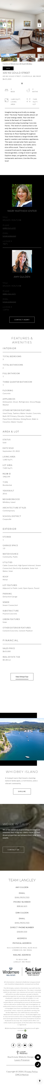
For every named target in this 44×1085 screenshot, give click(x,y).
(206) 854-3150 (22, 932)
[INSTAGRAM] (19, 1045)
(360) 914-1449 (9, 228)
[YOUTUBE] (25, 1045)
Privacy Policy (31, 1071)
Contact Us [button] (13, 850)
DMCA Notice (22, 1074)
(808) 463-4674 (9, 294)
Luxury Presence (22, 1060)
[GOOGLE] (31, 1045)
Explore (22, 791)
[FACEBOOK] (13, 1045)
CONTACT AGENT (22, 320)
